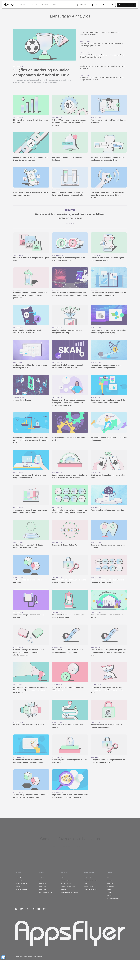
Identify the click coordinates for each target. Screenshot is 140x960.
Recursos (45, 5)
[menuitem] (24, 5)
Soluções (34, 5)
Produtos (23, 5)
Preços (55, 5)
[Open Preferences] (3, 957)
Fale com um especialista (126, 5)
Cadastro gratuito (108, 5)
